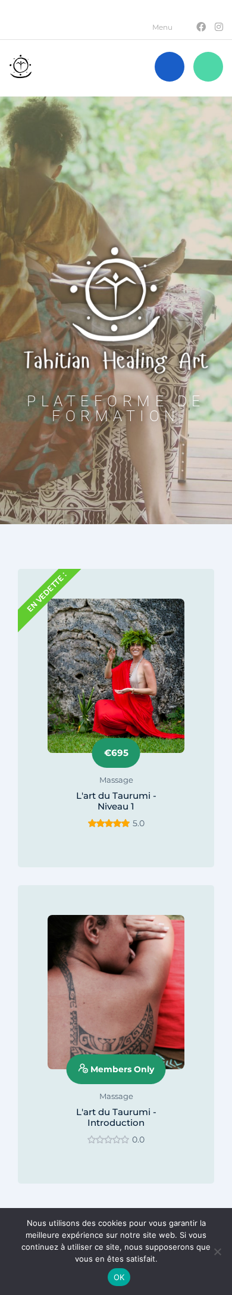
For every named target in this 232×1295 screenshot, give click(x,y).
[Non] (217, 1251)
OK (119, 1277)
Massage (116, 780)
